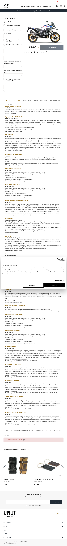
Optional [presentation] (27, 100)
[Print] (29, 475)
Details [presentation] (8, 104)
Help (5, 534)
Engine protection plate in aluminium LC (13, 80)
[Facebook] (54, 514)
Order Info (8, 537)
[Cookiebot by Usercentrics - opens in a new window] (58, 259)
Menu (6, 530)
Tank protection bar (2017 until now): (13, 71)
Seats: (5, 48)
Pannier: (6, 84)
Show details (58, 280)
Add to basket (52, 47)
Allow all (54, 285)
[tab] (12, 100)
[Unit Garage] (11, 514)
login (23, 440)
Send (42, 52)
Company (7, 526)
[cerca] (57, 6)
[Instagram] (58, 514)
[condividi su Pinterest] (37, 52)
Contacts (7, 522)
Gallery (33, 6)
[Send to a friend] (32, 52)
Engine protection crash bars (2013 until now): (12, 62)
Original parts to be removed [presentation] (47, 100)
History (39, 6)
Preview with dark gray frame (13, 26)
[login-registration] (61, 2)
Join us (56, 502)
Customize (32, 285)
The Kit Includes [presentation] (12, 100)
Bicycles (27, 6)
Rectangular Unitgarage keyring (44, 479)
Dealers (45, 6)
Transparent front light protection (12, 40)
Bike (22, 6)
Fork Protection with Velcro (14, 45)
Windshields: (7, 33)
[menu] (65, 6)
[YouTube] (61, 514)
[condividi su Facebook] (34, 52)
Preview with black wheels (14, 30)
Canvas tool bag (9, 479)
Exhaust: (6, 55)
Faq (50, 6)
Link (40, 505)
